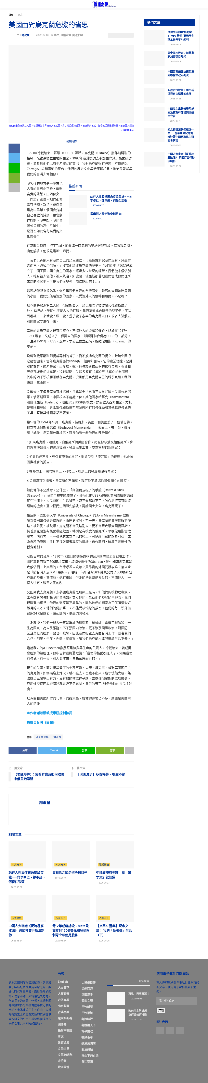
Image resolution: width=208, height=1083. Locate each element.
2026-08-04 (175, 145)
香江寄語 (87, 1061)
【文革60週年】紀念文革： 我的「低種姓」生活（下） (114, 930)
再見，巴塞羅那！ (139, 993)
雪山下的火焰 (90, 1055)
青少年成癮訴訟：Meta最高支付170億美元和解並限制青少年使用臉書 (71, 930)
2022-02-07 (42, 35)
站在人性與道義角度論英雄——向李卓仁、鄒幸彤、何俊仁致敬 (27, 877)
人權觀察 (17, 918)
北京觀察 (63, 1006)
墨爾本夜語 (65, 1030)
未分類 (62, 1060)
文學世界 (63, 1048)
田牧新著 (87, 1006)
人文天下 (17, 864)
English (63, 981)
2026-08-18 (175, 44)
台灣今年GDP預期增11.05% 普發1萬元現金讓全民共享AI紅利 (181, 36)
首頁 (11, 14)
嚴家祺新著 (65, 1018)
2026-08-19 (175, 61)
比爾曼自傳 (88, 982)
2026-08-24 (175, 80)
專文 (20, 14)
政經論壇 (66, 35)
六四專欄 (63, 999)
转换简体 (71, 141)
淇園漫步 (87, 994)
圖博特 (62, 1024)
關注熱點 (77, 35)
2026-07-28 (175, 98)
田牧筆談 (87, 1012)
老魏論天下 (88, 1025)
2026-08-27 (98, 205)
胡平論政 (87, 1031)
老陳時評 (87, 1019)
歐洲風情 (63, 1067)
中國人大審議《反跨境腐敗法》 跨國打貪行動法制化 (26, 930)
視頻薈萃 (87, 1037)
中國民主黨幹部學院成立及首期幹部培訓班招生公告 (181, 112)
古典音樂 (63, 1012)
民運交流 (87, 988)
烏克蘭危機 (42, 737)
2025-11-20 (136, 1019)
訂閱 (161, 1010)
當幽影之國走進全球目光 (105, 213)
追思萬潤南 (88, 1043)
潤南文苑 (87, 1000)
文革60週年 (65, 1054)
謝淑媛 (25, 35)
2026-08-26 (103, 940)
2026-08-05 (136, 998)
